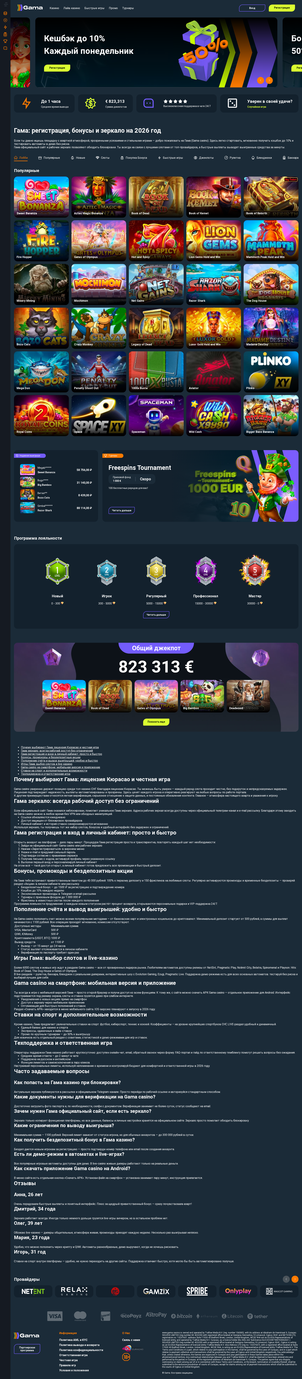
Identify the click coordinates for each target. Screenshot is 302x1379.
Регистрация (282, 7)
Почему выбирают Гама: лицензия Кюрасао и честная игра (60, 747)
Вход (252, 8)
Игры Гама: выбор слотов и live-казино (46, 764)
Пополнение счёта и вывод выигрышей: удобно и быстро (59, 760)
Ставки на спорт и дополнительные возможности (54, 770)
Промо (113, 8)
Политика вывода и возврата (79, 1345)
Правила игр (67, 1365)
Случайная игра (256, 106)
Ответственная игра (73, 1355)
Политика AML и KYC (73, 1340)
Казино (54, 8)
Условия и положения (74, 1370)
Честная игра (68, 1360)
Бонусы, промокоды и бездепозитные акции (50, 757)
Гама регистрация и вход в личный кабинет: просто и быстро (61, 754)
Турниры (128, 8)
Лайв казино (71, 8)
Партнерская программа (27, 1349)
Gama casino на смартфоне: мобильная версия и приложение (60, 767)
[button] (260, 80)
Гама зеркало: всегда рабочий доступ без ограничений (57, 750)
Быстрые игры (94, 8)
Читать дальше (121, 510)
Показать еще (156, 721)
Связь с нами (131, 1340)
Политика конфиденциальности (81, 1350)
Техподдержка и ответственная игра (45, 774)
